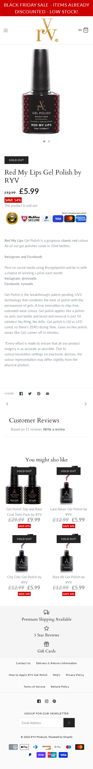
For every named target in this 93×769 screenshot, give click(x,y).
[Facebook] (39, 701)
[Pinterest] (54, 701)
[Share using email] (47, 393)
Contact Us (23, 663)
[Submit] (69, 722)
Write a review (54, 429)
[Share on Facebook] (21, 393)
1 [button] (44, 142)
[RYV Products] (46, 30)
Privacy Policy (75, 675)
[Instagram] (46, 701)
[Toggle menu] (5, 30)
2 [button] (48, 142)
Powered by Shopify (60, 737)
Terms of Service (34, 686)
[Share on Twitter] (30, 393)
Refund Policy (60, 686)
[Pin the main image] (38, 393)
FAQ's (56, 675)
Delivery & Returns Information (56, 663)
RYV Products (39, 737)
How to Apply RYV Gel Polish (28, 675)
